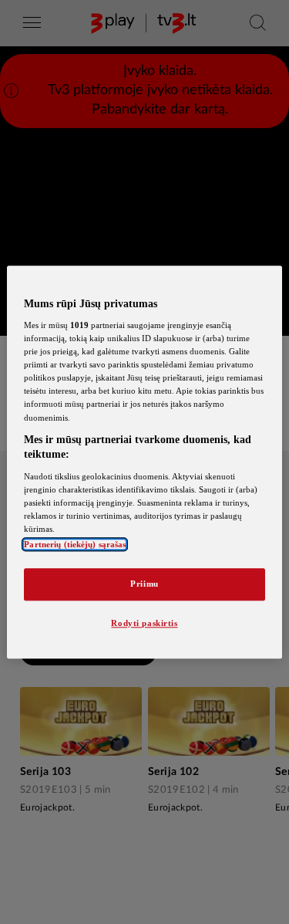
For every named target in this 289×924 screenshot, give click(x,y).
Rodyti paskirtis (144, 623)
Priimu (144, 583)
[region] (144, 462)
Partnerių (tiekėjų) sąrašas (75, 544)
